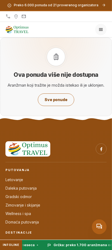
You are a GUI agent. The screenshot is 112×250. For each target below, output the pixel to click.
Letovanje (14, 179)
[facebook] (101, 148)
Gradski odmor (18, 196)
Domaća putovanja (22, 222)
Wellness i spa (18, 213)
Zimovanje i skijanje (22, 205)
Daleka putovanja (21, 188)
